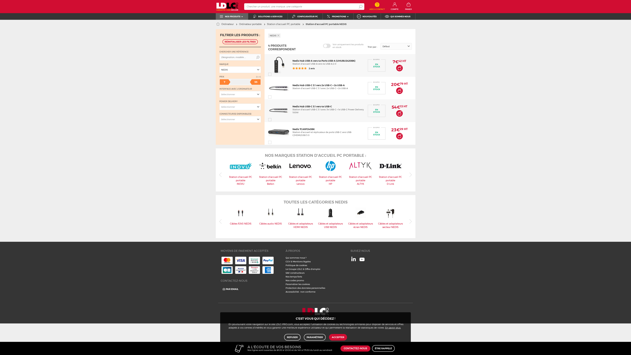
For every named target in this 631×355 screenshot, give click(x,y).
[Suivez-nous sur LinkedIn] (353, 260)
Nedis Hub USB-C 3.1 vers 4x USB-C (312, 106)
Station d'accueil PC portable (283, 24)
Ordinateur (227, 24)
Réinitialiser (240, 41)
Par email (232, 289)
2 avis (311, 68)
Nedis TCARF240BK (303, 129)
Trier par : (372, 47)
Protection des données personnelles (305, 288)
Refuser (292, 337)
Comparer (276, 74)
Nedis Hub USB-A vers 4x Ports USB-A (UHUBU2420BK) (323, 60)
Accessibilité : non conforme (301, 291)
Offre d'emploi (312, 269)
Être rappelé (383, 348)
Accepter (338, 337)
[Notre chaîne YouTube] (362, 261)
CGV (288, 261)
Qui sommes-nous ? (296, 257)
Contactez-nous (355, 348)
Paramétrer (315, 337)
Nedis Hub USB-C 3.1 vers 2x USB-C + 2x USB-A (318, 85)
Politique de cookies (296, 265)
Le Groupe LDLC (294, 269)
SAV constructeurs (295, 273)
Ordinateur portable (250, 24)
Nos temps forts (294, 276)
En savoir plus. (393, 328)
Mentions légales (302, 261)
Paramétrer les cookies (298, 284)
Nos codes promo (295, 280)
